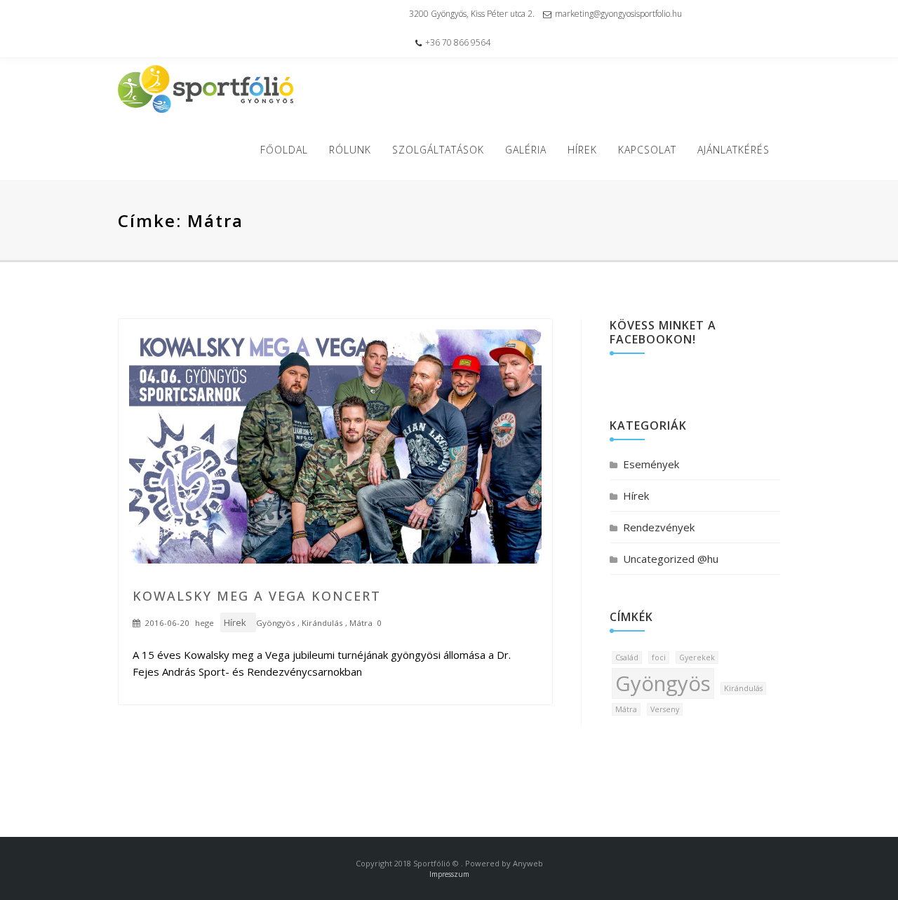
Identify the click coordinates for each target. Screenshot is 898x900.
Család (626, 657)
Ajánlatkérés (733, 149)
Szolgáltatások (438, 149)
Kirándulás (322, 623)
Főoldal (284, 149)
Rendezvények (659, 527)
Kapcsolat (647, 149)
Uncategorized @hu (670, 559)
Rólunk (350, 149)
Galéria (526, 149)
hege (204, 623)
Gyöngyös (275, 623)
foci (659, 657)
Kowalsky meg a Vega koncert (257, 595)
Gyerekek (697, 657)
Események (651, 464)
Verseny (664, 709)
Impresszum (449, 874)
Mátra (361, 623)
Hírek (582, 149)
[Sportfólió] (205, 89)
